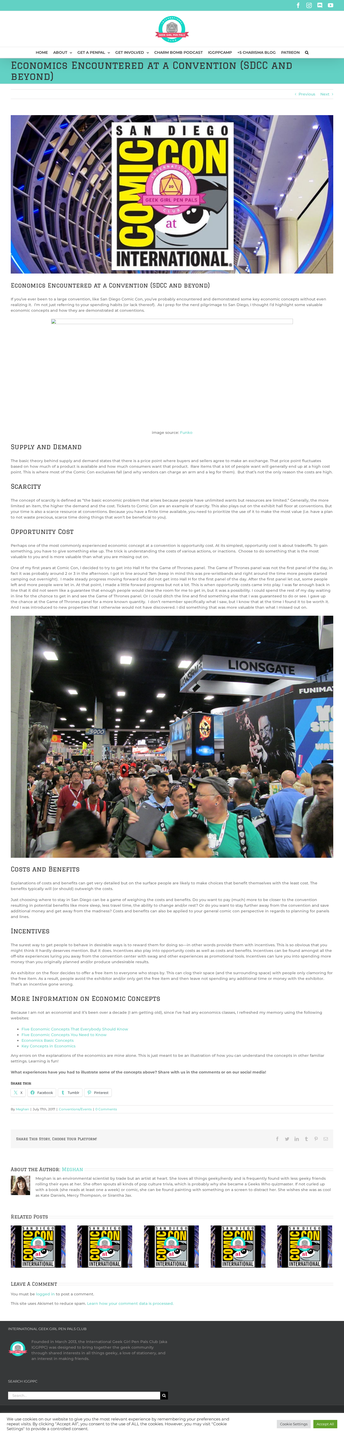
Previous (307, 94)
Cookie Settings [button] (293, 1424)
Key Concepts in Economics (49, 1046)
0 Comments (106, 1109)
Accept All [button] (325, 1424)
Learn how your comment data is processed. (130, 1303)
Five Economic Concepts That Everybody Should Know (75, 1029)
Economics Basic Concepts (48, 1040)
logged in (45, 1294)
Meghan (22, 1109)
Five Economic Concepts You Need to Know (64, 1034)
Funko (186, 432)
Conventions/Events (75, 1109)
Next (324, 94)
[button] (306, 52)
